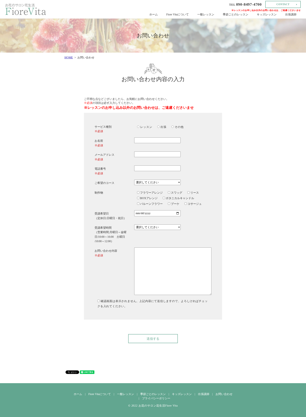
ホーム (153, 14)
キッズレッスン (267, 14)
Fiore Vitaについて (177, 14)
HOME (68, 57)
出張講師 (290, 14)
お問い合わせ (224, 394)
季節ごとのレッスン (235, 14)
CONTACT (283, 4)
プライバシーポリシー (156, 398)
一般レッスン (205, 14)
